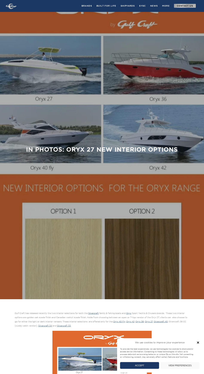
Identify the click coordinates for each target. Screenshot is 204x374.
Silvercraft (93, 313)
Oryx (128, 313)
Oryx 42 (130, 321)
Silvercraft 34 (45, 326)
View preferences (180, 365)
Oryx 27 (149, 321)
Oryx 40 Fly (119, 321)
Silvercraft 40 (161, 321)
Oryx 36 (139, 321)
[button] (198, 342)
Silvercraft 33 (64, 326)
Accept (139, 365)
